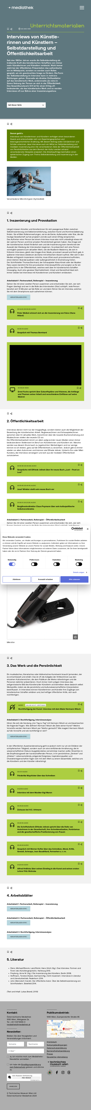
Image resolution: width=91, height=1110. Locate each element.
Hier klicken (26, 1078)
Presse (50, 1054)
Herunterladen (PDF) (18, 297)
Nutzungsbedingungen (57, 1045)
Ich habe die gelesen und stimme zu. (27, 1067)
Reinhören (39, 312)
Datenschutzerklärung (57, 1048)
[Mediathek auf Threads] (69, 1072)
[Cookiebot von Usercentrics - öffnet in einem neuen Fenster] (73, 529)
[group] (26, 105)
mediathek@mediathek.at (18, 1024)
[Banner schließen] (87, 529)
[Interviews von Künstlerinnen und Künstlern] (57, 21)
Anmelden (13, 1086)
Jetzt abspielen (39, 365)
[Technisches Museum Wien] (57, 1063)
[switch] (34, 564)
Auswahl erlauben (45, 579)
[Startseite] (20, 7)
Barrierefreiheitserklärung (58, 1051)
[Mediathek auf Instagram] (63, 1072)
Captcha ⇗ (36, 1080)
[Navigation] (82, 8)
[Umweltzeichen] (50, 1072)
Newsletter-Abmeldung (57, 1057)
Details (56, 312)
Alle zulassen (74, 579)
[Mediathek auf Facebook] (57, 1072)
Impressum (52, 1042)
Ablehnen (17, 579)
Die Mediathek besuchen (37, 707)
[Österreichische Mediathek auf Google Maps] (65, 1029)
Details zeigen (78, 572)
